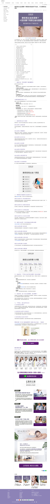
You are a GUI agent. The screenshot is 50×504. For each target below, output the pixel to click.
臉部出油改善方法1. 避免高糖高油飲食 (21, 59)
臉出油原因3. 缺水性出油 (19, 52)
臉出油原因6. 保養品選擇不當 (20, 55)
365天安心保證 (21, 492)
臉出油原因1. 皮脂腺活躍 (19, 49)
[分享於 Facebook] (43, 470)
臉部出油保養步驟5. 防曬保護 (20, 70)
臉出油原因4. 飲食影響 (19, 53)
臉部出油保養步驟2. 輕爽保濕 (20, 66)
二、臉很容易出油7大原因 (18, 48)
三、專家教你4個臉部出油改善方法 (20, 58)
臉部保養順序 (45, 4)
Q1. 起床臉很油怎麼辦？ (19, 75)
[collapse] (31, 44)
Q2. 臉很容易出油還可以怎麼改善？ (21, 76)
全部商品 (8, 492)
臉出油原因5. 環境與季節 (19, 54)
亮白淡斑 (5, 15)
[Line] (34, 502)
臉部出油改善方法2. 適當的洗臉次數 (21, 60)
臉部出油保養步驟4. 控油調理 (20, 69)
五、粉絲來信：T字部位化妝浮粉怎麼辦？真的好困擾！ (23, 71)
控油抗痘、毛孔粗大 (6, 14)
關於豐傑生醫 (17, 80)
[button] (13, 3)
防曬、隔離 (5, 18)
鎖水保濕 (5, 13)
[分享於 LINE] (45, 470)
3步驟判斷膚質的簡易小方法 (20, 47)
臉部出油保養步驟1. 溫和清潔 (20, 65)
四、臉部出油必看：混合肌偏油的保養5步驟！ (21, 64)
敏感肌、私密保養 (6, 10)
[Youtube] (36, 502)
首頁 (42, 4)
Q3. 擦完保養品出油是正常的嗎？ (20, 77)
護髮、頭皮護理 (5, 19)
